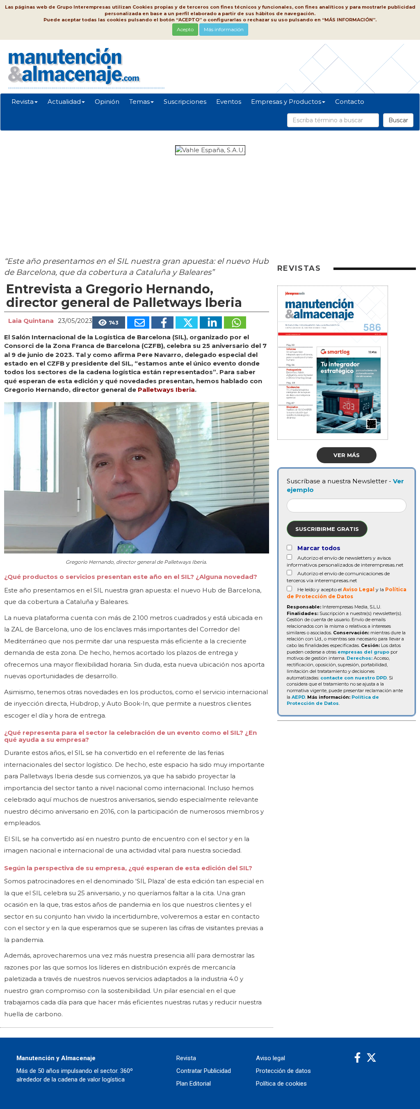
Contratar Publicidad (203, 1071)
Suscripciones (185, 101)
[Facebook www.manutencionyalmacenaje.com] (357, 1058)
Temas (139, 101)
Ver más (346, 455)
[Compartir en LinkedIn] (211, 322)
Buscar (398, 120)
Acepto (185, 29)
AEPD (298, 697)
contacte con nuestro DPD (353, 678)
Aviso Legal (358, 589)
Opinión (107, 101)
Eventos (228, 101)
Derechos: (359, 658)
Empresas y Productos (286, 101)
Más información (224, 29)
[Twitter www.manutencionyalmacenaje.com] (371, 1058)
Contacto (349, 101)
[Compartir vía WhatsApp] (235, 322)
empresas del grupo (363, 652)
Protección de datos (283, 1071)
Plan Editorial (193, 1083)
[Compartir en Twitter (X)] (187, 322)
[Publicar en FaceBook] (162, 322)
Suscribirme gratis (327, 529)
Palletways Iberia (166, 389)
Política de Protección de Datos (333, 700)
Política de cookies (281, 1083)
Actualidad (64, 101)
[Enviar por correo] (138, 322)
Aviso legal (270, 1058)
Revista (22, 101)
